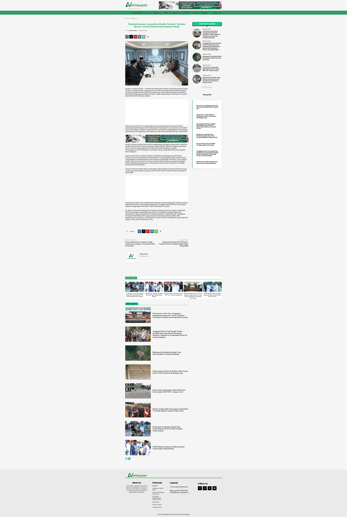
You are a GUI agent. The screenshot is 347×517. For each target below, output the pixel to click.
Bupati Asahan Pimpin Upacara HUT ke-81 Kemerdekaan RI (173, 294)
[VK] (139, 37)
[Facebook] (127, 37)
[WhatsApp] (143, 37)
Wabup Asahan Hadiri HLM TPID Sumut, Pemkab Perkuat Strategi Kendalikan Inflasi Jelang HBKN (173, 244)
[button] (218, 13)
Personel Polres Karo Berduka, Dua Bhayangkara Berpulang (205, 144)
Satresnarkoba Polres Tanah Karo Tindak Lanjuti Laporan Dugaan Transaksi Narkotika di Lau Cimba (140, 244)
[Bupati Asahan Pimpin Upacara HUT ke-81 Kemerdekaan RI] (173, 287)
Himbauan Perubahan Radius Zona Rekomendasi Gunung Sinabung (212, 58)
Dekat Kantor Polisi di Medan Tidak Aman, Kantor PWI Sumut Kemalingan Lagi (206, 116)
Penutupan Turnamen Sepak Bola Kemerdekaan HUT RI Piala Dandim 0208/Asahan (134, 295)
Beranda (127, 18)
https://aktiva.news (144, 256)
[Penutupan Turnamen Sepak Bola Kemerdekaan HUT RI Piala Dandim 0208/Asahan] (134, 287)
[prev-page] (126, 458)
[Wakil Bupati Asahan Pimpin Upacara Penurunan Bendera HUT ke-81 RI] (212, 287)
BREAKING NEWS (207, 29)
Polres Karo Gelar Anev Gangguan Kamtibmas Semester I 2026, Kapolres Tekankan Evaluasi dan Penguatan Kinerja (211, 34)
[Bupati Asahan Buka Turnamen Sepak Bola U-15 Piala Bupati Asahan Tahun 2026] (138, 409)
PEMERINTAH (134, 18)
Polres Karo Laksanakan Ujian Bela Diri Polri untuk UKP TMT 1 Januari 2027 (211, 68)
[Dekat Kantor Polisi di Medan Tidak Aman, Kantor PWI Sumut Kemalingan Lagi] (138, 372)
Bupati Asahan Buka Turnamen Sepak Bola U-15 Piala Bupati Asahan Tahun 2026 (170, 410)
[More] (148, 37)
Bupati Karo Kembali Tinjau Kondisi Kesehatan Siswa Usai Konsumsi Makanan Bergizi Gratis (211, 80)
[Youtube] (215, 488)
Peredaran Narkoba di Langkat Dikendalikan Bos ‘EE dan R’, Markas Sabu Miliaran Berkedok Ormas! (206, 126)
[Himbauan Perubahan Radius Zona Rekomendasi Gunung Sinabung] (196, 57)
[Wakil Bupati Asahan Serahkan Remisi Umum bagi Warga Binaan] (154, 287)
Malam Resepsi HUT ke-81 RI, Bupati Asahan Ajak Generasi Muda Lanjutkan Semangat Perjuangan (193, 296)
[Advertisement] (156, 111)
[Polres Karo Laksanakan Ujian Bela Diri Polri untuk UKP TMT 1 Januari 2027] (196, 68)
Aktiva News (133, 30)
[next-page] (129, 458)
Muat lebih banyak (206, 87)
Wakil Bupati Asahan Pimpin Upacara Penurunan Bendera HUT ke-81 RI (212, 295)
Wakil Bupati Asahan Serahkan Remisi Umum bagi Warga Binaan (154, 295)
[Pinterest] (135, 37)
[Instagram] (205, 488)
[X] (131, 37)
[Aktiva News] (126, 30)
